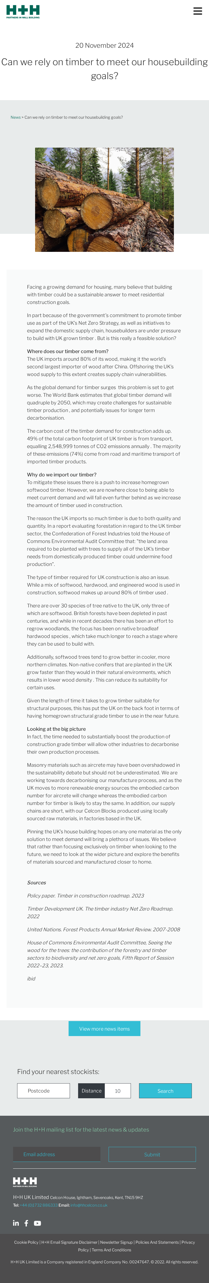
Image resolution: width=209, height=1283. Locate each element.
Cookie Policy (26, 1242)
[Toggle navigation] (197, 11)
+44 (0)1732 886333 (39, 1205)
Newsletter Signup (116, 1242)
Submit (152, 1154)
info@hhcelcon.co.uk (88, 1205)
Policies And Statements (157, 1242)
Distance (92, 1091)
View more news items (104, 1029)
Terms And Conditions (111, 1250)
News (16, 117)
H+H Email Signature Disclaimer (69, 1242)
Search (165, 1091)
